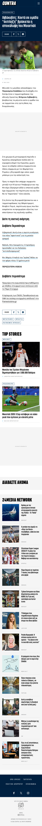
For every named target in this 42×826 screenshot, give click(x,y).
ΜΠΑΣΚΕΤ (6, 339)
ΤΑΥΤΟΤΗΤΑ (27, 779)
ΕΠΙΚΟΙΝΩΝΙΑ (31, 784)
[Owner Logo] (21, 806)
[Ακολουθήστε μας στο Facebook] (14, 793)
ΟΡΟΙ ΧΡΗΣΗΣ (15, 779)
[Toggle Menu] (38, 3)
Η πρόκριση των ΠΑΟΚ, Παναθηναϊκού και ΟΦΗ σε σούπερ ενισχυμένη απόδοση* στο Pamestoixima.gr (20, 298)
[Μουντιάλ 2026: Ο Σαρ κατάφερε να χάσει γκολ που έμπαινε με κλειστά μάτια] (21, 398)
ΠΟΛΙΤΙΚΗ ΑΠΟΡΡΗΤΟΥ (14, 784)
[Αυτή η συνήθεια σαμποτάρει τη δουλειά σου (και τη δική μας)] (10, 706)
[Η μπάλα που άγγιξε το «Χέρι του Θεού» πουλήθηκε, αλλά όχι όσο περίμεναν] (10, 534)
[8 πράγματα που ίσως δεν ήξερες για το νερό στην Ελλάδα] (10, 663)
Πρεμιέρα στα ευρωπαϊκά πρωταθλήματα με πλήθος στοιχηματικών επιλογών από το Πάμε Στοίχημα (20, 286)
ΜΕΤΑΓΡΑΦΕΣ (8, 319)
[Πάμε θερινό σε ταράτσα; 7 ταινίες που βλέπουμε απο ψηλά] (10, 577)
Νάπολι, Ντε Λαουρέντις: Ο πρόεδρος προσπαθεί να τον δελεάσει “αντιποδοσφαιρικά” (18, 248)
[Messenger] (23, 34)
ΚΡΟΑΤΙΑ (19, 319)
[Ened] (21, 815)
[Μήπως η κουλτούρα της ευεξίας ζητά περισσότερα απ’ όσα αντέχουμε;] (10, 728)
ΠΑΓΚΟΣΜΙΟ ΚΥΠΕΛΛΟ (11, 323)
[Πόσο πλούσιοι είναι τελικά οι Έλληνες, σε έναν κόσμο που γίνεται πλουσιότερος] (10, 685)
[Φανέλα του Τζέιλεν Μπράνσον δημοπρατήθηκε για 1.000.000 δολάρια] (21, 354)
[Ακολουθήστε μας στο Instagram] (28, 793)
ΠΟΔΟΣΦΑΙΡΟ (8, 384)
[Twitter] (18, 34)
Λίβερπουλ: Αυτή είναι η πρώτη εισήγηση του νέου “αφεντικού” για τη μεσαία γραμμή (20, 235)
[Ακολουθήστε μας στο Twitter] (21, 793)
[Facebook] (14, 34)
